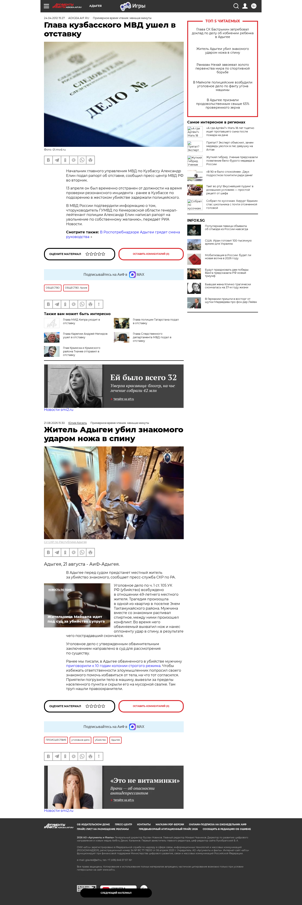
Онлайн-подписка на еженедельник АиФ (218, 824)
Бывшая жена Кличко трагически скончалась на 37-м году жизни (228, 286)
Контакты (144, 824)
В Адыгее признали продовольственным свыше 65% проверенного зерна (222, 104)
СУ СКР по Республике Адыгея (65, 542)
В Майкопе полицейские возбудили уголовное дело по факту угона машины (222, 86)
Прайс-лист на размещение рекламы (103, 829)
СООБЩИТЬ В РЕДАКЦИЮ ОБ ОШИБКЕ (227, 829)
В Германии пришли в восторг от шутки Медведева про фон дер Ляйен (231, 300)
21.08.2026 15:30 (54, 423)
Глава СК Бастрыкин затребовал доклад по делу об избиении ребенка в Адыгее (223, 33)
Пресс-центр (123, 824)
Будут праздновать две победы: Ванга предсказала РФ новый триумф (227, 273)
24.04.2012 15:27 (54, 18)
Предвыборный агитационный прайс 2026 (168, 829)
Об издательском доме (93, 824)
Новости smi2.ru (58, 410)
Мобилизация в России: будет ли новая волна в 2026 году (228, 257)
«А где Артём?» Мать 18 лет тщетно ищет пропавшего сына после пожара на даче (230, 131)
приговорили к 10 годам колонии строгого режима (113, 666)
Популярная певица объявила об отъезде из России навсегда (226, 228)
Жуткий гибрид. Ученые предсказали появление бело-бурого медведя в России (232, 160)
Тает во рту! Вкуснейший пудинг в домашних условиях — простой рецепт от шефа (229, 190)
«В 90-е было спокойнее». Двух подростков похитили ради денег (229, 173)
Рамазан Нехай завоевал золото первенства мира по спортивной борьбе (222, 68)
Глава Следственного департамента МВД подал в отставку (152, 337)
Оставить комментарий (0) (151, 254)
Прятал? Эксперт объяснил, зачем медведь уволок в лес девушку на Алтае (229, 146)
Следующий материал (116, 893)
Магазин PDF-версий (170, 824)
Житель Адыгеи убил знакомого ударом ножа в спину (222, 51)
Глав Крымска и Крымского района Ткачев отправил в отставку (81, 351)
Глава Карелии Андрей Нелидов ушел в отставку (85, 335)
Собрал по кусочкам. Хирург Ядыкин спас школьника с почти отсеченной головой (232, 204)
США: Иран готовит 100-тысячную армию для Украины (228, 242)
